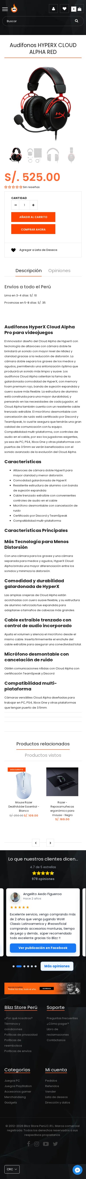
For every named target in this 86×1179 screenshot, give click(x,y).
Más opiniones (57, 966)
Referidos (52, 1086)
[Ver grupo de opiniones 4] (28, 966)
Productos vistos (43, 755)
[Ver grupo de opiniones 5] (32, 966)
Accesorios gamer (17, 1091)
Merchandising (15, 1097)
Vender (50, 1091)
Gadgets (10, 1102)
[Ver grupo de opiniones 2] (19, 966)
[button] (13, 187)
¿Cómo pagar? (58, 1024)
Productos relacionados (43, 744)
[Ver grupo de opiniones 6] (36, 966)
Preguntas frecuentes (62, 1018)
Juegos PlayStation (18, 1086)
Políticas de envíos (18, 1051)
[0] (79, 8)
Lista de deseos (56, 1097)
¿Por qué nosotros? (18, 1018)
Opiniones (59, 270)
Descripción (28, 270)
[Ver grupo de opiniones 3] (24, 966)
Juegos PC (12, 1081)
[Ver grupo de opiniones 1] (14, 966)
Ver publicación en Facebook (43, 948)
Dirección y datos (57, 1102)
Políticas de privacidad (20, 1035)
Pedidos (51, 1081)
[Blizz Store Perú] (15, 11)
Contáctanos (56, 1040)
